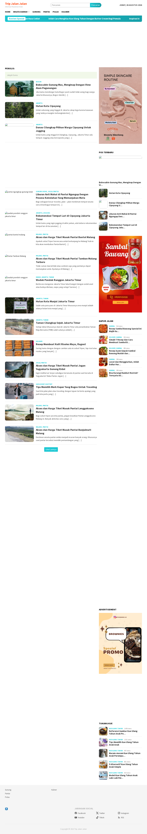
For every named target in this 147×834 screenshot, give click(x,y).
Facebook (82, 813)
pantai (56, 192)
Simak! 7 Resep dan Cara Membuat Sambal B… (121, 341)
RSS (122, 817)
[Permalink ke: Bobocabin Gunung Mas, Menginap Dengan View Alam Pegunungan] (120, 168)
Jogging (46, 213)
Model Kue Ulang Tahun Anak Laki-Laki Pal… (123, 776)
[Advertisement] (73, 44)
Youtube (81, 817)
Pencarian (95, 5)
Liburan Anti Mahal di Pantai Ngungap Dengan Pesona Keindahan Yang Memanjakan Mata (62, 196)
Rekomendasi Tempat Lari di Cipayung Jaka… (123, 226)
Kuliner (39, 341)
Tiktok (101, 817)
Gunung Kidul (41, 192)
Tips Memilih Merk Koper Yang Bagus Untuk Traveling (66, 387)
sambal (112, 326)
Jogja (50, 192)
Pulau (7, 797)
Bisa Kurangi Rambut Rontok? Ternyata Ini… (123, 374)
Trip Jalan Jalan (16, 4)
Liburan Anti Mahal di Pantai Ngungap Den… (122, 215)
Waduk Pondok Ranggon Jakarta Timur (58, 280)
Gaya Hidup (40, 384)
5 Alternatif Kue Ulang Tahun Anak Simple (123, 765)
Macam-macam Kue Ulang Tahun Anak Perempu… (124, 754)
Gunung (8, 790)
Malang (39, 234)
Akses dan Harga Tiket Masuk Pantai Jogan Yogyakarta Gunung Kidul (60, 367)
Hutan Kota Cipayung (48, 106)
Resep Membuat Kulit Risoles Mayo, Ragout (61, 344)
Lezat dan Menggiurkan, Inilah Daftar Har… (124, 363)
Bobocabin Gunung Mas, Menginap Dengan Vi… (120, 183)
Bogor (38, 82)
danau (38, 277)
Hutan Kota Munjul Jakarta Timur (55, 301)
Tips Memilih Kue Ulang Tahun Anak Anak (124, 743)
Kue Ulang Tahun (116, 729)
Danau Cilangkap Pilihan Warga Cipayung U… (124, 204)
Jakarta (39, 103)
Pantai (7, 793)
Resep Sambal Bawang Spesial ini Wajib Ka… (125, 330)
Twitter (102, 813)
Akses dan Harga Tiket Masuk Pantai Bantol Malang (65, 237)
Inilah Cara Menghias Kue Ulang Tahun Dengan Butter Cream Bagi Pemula (73, 18)
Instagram (125, 813)
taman (51, 277)
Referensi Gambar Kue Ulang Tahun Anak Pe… (123, 732)
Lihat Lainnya (51, 449)
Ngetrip (48, 384)
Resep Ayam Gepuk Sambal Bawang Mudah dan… (122, 352)
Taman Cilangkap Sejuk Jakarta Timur (58, 322)
